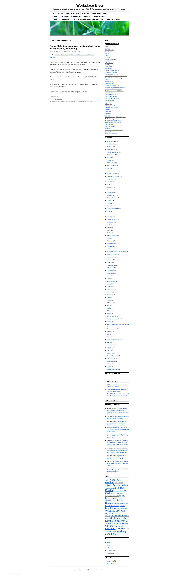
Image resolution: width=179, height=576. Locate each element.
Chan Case (109, 187)
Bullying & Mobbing (112, 173)
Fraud (62, 101)
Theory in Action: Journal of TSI (113, 120)
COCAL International (110, 59)
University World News (111, 126)
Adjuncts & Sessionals (112, 152)
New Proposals (109, 51)
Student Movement (111, 345)
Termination (122, 523)
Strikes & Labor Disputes (113, 339)
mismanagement (111, 281)
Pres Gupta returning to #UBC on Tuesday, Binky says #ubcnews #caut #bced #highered (117, 469)
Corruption (109, 200)
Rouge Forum (108, 66)
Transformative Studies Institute (113, 122)
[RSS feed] (115, 561)
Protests (109, 300)
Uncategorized (110, 361)
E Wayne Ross (69, 51)
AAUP (107, 53)
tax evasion (83, 101)
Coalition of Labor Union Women (113, 89)
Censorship (110, 181)
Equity (108, 224)
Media (108, 278)
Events (108, 230)
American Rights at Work (111, 74)
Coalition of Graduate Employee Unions (115, 87)
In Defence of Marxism (111, 72)
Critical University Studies (113, 208)
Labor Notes (108, 113)
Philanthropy (110, 294)
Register (109, 542)
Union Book (108, 111)
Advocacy (109, 157)
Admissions (107, 488)
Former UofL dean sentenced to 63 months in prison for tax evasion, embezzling (75, 47)
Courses (109, 203)
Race (108, 305)
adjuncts (108, 485)
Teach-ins (109, 350)
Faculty (109, 233)
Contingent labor (111, 195)
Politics (109, 297)
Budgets (109, 168)
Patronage (109, 292)
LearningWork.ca (109, 102)
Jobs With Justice (109, 100)
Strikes (108, 337)
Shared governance (111, 329)
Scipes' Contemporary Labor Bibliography (115, 117)
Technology (110, 353)
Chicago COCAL (109, 61)
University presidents (114, 527)
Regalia (109, 308)
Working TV (108, 132)
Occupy (109, 284)
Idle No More (110, 249)
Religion (109, 311)
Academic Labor (111, 144)
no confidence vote (122, 508)
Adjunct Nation (109, 63)
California (116, 491)
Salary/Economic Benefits (113, 319)
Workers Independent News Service (114, 130)
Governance (110, 241)
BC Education (110, 163)
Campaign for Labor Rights (112, 85)
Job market (109, 259)
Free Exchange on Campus (111, 96)
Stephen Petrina (111, 564)
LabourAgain (108, 104)
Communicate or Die (110, 92)
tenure (127, 521)
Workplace (107, 48)
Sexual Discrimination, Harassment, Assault (118, 324)
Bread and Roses (109, 81)
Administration (110, 155)
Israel (126, 503)
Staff (108, 334)
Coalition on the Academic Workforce (114, 91)
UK (127, 523)
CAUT (106, 55)
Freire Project (108, 68)
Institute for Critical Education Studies (116, 251)
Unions (109, 364)
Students (109, 347)
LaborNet (107, 109)
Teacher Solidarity (109, 119)
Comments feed (111, 550)
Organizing (109, 289)
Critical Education (109, 50)
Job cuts (108, 506)
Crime (108, 206)
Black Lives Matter (111, 165)
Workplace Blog (89, 5)
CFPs (108, 184)
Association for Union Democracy (113, 78)
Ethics (108, 227)
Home (53, 13)
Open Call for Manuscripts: (78, 16)
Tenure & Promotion (112, 356)
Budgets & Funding (112, 171)
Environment (110, 222)
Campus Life (110, 179)
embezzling (57, 101)
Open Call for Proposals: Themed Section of (85, 19)
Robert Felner (69, 101)
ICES (106, 46)
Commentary (110, 190)
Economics (109, 216)
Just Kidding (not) (111, 265)
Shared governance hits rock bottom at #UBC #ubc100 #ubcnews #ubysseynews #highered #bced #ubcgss (117, 450)
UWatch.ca (107, 128)
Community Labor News (111, 94)
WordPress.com (104, 570)
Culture (109, 211)
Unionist (107, 79)
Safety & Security (111, 316)
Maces (108, 276)
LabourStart (108, 115)
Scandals (109, 321)
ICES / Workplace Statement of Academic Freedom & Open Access (83, 13)
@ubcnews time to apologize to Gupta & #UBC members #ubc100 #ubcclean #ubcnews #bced (116, 423)
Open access (110, 286)
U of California (121, 528)
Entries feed (110, 547)
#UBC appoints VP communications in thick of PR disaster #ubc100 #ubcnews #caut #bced (116, 457)
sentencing (76, 101)
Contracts (122, 493)
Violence (109, 366)
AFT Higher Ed (109, 65)
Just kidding (110, 262)
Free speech (110, 238)
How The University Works (112, 98)
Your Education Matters (111, 133)
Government (110, 243)
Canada (122, 491)
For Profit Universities (112, 235)
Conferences (110, 192)
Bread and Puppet (109, 83)
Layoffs (122, 505)
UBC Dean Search (111, 358)
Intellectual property (112, 254)
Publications (110, 303)
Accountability (110, 149)
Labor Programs (111, 270)
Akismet (18, 573)
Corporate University (112, 198)
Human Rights (110, 246)
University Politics (109, 124)
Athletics (109, 160)
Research (109, 313)
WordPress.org (110, 553)
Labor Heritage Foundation (111, 107)
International (110, 257)
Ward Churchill (112, 531)
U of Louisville (91, 101)
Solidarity (109, 331)
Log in (108, 545)
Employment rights (111, 219)
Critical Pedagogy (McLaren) (112, 70)
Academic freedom (111, 141)
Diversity (109, 214)
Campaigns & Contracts (113, 176)
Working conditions (112, 369)
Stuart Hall (109, 342)
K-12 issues (110, 268)
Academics (109, 146)
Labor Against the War (110, 105)
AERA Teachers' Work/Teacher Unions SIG (116, 76)
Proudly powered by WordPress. (79, 570)
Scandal (107, 518)
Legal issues (58, 99)
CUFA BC (107, 57)
